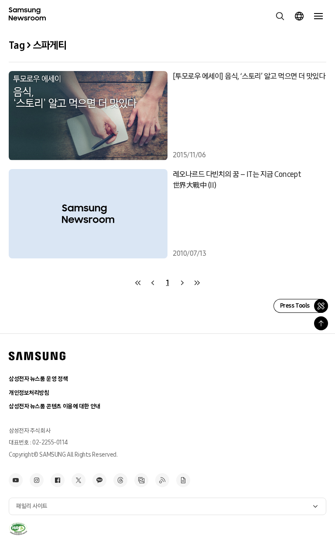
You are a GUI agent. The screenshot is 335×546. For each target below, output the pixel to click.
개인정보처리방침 (29, 393)
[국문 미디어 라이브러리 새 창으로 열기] (141, 480)
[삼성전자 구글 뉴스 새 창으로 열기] (183, 480)
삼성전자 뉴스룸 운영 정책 (38, 379)
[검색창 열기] (280, 16)
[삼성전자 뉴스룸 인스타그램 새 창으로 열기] (37, 480)
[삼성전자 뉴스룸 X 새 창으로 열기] (78, 480)
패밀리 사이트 (32, 506)
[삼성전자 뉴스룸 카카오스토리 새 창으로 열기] (99, 480)
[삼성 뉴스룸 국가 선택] (299, 16)
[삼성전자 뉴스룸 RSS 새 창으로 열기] (162, 480)
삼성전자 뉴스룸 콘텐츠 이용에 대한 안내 (54, 406)
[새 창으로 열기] (18, 529)
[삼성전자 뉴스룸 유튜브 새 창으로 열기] (16, 480)
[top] (321, 323)
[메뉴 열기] (318, 16)
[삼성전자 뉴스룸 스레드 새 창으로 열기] (120, 480)
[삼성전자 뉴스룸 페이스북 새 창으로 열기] (58, 480)
